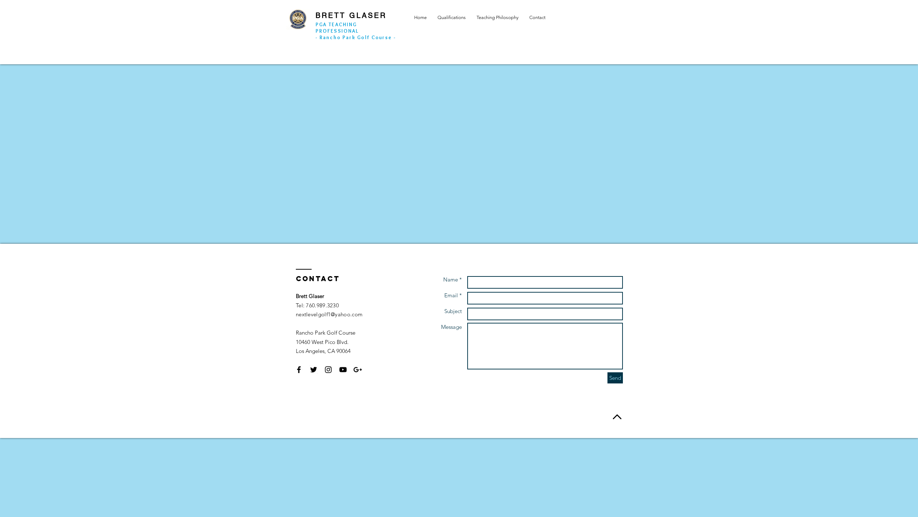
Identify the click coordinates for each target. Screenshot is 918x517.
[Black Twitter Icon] (313, 369)
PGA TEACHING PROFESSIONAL (337, 27)
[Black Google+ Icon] (357, 369)
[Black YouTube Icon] (343, 369)
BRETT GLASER (351, 15)
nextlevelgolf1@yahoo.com (329, 314)
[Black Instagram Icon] (328, 369)
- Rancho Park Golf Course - (356, 37)
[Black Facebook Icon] (298, 369)
